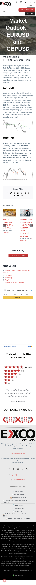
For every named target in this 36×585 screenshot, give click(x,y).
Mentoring (8, 278)
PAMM (7, 280)
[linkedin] (25, 2)
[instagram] (21, 2)
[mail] (30, 2)
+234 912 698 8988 (18, 480)
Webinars (8, 275)
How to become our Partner (14, 282)
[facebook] (16, 2)
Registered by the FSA (18, 453)
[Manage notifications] (4, 580)
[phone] (34, 2)
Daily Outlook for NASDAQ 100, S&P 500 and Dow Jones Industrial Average (26, 228)
